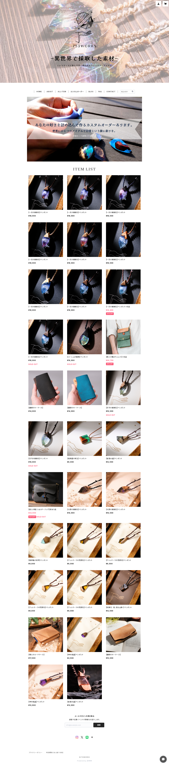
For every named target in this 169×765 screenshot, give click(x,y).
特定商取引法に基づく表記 (54, 752)
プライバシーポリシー (35, 752)
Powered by (82, 761)
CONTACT (111, 92)
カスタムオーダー (77, 92)
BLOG (91, 92)
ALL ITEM (62, 92)
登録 (98, 725)
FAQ (100, 92)
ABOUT (50, 92)
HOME (39, 92)
